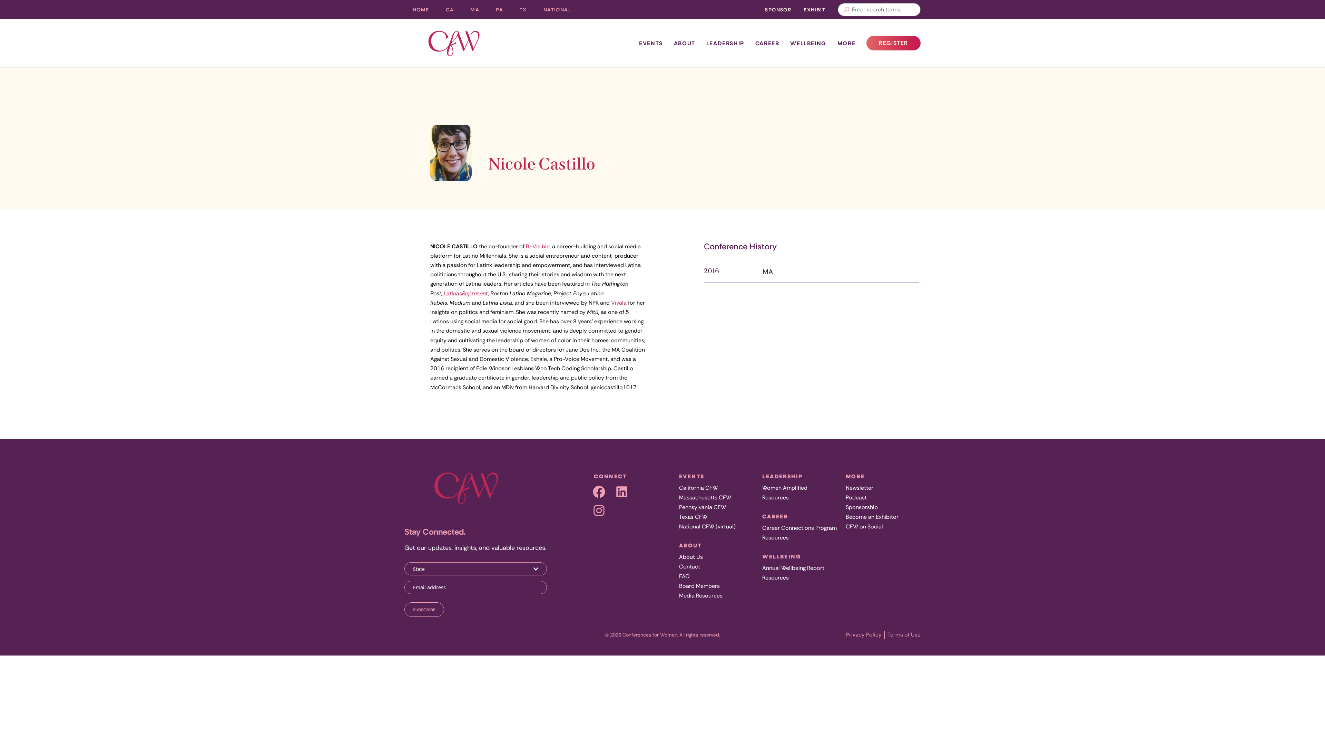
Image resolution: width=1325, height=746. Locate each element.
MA (479, 11)
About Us (691, 557)
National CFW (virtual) (707, 526)
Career (767, 43)
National (561, 11)
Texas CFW (693, 516)
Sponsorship (862, 507)
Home (421, 9)
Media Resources (701, 595)
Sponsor (778, 9)
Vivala (619, 302)
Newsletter (859, 487)
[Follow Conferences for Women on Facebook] (599, 492)
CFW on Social (864, 526)
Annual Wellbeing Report (793, 568)
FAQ (684, 576)
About (684, 43)
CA (454, 11)
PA (503, 11)
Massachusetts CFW (705, 497)
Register (900, 44)
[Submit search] (846, 10)
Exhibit (814, 9)
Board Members (699, 586)
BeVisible (537, 246)
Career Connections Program (799, 528)
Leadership (725, 43)
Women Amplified (784, 487)
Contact (689, 566)
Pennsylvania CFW (702, 507)
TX (527, 11)
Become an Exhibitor (872, 516)
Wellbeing (808, 43)
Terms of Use (904, 634)
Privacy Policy (864, 634)
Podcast (856, 497)
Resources (775, 497)
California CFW (698, 487)
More (846, 43)
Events (651, 43)
